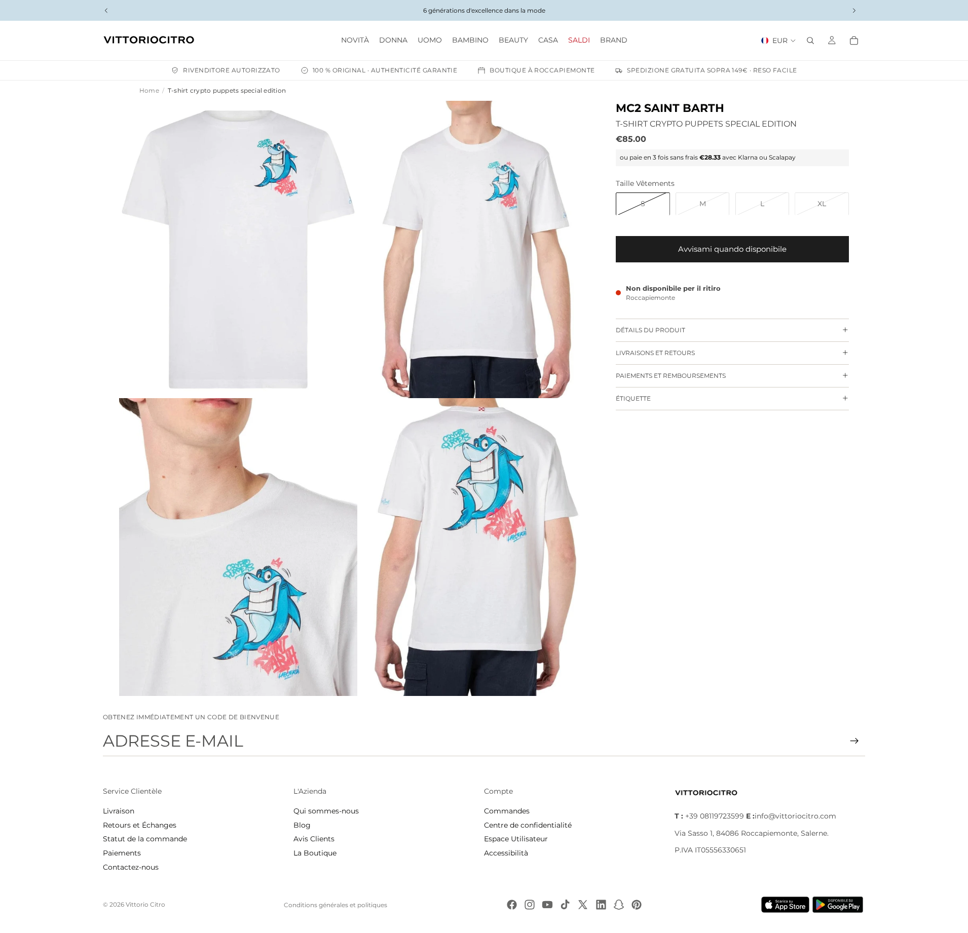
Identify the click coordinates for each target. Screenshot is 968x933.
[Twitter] (583, 905)
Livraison (118, 810)
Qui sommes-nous (326, 810)
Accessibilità (506, 853)
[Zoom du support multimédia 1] (238, 250)
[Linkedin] (601, 905)
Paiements (122, 853)
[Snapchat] (619, 905)
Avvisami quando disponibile (732, 248)
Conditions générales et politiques (335, 905)
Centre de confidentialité (528, 825)
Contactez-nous (131, 867)
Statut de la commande (145, 838)
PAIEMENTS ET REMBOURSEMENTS (671, 375)
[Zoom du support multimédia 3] (238, 547)
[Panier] (854, 40)
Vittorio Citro (145, 904)
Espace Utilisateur (516, 838)
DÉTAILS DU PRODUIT (650, 329)
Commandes (507, 810)
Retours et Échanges (139, 825)
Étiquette (633, 398)
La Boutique (315, 853)
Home (149, 90)
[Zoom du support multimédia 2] (476, 250)
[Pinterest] (636, 905)
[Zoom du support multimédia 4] (476, 547)
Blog (302, 825)
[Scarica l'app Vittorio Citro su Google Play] (839, 905)
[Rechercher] (810, 40)
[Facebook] (512, 905)
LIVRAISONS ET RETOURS (655, 352)
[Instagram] (530, 905)
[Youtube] (547, 905)
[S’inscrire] (854, 741)
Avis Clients (313, 838)
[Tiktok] (565, 905)
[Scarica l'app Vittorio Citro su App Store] (785, 905)
